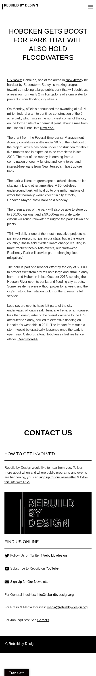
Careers (43, 620)
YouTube (52, 568)
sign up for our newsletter (57, 477)
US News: (14, 80)
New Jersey (74, 80)
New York (47, 128)
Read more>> (28, 339)
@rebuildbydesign (54, 555)
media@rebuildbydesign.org (67, 607)
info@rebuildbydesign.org (55, 594)
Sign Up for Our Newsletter (30, 581)
